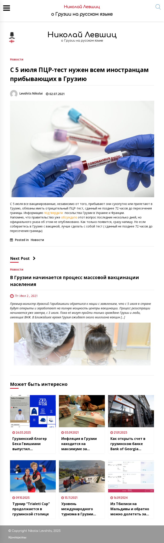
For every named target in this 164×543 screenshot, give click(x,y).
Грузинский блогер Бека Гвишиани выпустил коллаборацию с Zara (31, 443)
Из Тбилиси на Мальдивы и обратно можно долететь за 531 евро (129, 509)
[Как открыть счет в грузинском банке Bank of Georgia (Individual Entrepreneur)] (131, 411)
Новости (16, 59)
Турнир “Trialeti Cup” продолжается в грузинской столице (31, 508)
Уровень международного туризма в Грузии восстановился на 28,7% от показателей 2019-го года (81, 509)
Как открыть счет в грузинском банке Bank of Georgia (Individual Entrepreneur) (127, 443)
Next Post (20, 258)
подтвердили (54, 213)
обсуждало (69, 217)
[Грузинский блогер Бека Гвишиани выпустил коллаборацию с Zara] (33, 411)
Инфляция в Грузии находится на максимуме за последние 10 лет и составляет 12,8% (79, 443)
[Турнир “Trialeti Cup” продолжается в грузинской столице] (33, 476)
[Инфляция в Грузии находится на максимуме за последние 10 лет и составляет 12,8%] (82, 411)
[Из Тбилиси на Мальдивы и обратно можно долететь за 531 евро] (131, 476)
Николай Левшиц (82, 35)
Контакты (17, 537)
